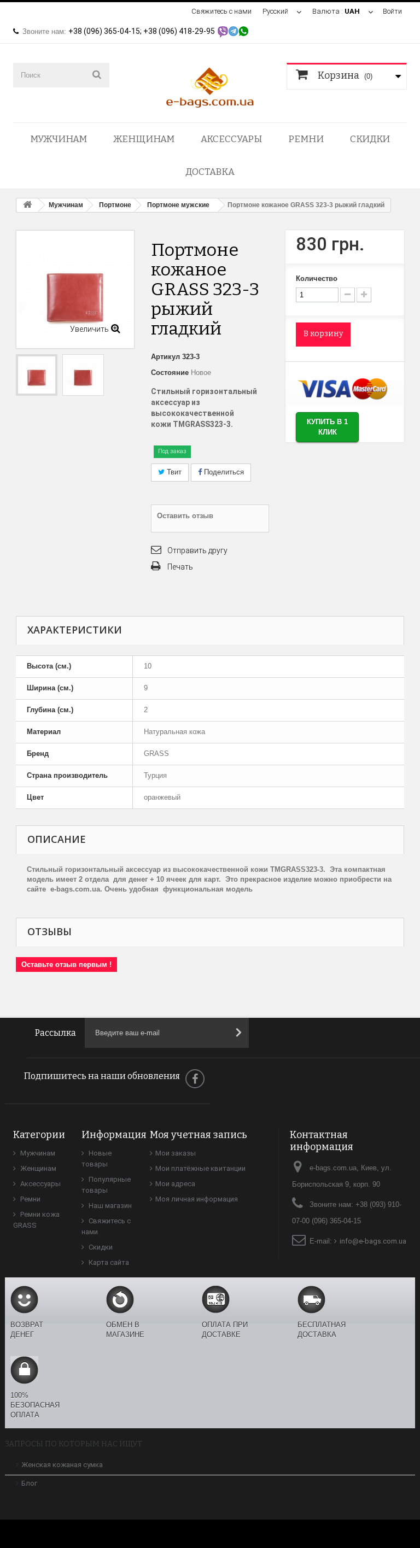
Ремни (306, 139)
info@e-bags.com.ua (373, 1241)
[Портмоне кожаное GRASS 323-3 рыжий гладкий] (36, 375)
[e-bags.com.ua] (210, 87)
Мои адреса (175, 1184)
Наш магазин (109, 1205)
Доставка (210, 172)
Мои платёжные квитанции (200, 1168)
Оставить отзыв (185, 516)
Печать (180, 566)
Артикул (165, 357)
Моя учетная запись (198, 1135)
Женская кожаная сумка (62, 1465)
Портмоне (115, 205)
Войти (392, 11)
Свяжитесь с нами (221, 11)
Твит (173, 472)
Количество (316, 278)
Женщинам (143, 139)
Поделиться (223, 472)
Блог (29, 1483)
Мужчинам (58, 139)
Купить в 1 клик (327, 427)
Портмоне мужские (178, 205)
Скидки (370, 139)
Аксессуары (231, 139)
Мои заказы (175, 1153)
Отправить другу (197, 550)
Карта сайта (108, 1262)
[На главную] (27, 205)
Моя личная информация (196, 1199)
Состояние (170, 372)
